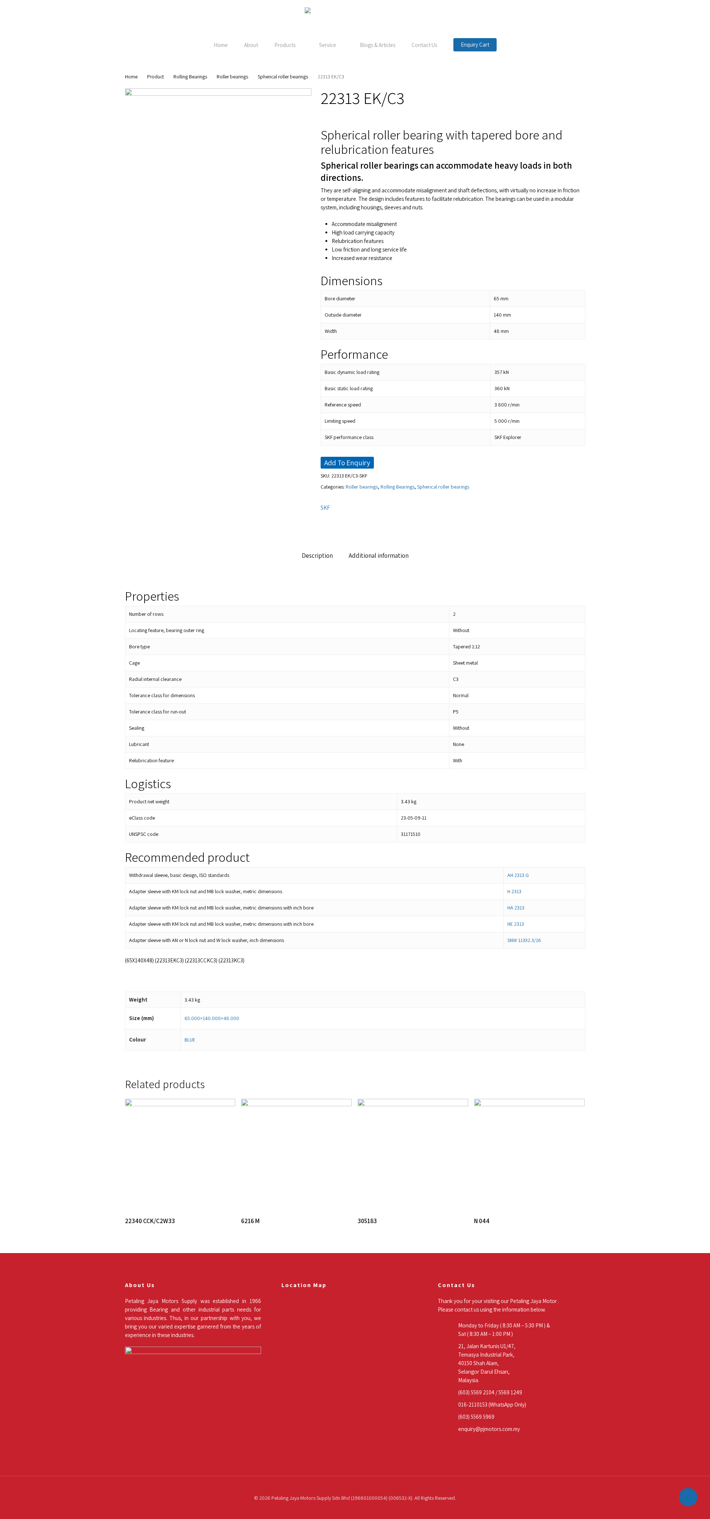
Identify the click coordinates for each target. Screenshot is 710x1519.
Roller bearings (232, 76)
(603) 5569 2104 (476, 1392)
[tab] (317, 556)
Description (317, 555)
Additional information (379, 555)
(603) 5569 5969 (476, 1416)
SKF (325, 507)
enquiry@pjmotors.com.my (489, 1428)
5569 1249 (510, 1392)
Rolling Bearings (190, 76)
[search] (679, 20)
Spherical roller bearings (283, 76)
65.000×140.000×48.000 (212, 1018)
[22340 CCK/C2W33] (180, 1154)
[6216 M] (296, 1154)
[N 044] (529, 1154)
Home (131, 76)
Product (155, 76)
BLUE (190, 1039)
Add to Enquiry (347, 462)
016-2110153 (472, 1404)
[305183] (413, 1154)
